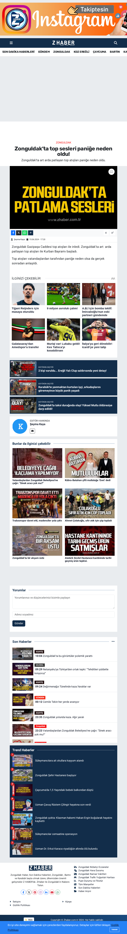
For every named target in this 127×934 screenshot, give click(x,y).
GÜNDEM (44, 51)
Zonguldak (63, 142)
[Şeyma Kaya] (19, 426)
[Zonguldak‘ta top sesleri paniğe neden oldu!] (63, 197)
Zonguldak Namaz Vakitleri (92, 874)
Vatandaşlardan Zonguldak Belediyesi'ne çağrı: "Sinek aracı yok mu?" (35, 482)
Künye (68, 901)
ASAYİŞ (39, 651)
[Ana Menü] (11, 42)
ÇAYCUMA (99, 51)
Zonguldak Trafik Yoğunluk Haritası (96, 877)
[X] (29, 892)
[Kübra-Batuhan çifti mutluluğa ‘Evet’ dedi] (90, 462)
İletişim (17, 901)
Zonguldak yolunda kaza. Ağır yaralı (59, 717)
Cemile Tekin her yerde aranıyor (57, 701)
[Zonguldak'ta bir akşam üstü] (37, 540)
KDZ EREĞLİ (81, 51)
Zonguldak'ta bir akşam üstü (28, 558)
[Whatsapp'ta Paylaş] (24, 232)
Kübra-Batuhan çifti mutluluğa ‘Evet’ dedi (87, 480)
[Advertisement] (63, 97)
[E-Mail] (32, 431)
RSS (30, 920)
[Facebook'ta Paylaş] (13, 232)
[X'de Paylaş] (18, 232)
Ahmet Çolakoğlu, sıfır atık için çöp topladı (88, 520)
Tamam (114, 930)
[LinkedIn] (46, 892)
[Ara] (115, 42)
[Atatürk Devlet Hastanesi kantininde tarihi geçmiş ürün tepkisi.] (90, 540)
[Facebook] (23, 892)
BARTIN (115, 51)
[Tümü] (113, 641)
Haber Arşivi (84, 891)
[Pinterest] (34, 892)
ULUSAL (40, 665)
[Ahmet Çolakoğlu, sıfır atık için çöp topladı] (90, 503)
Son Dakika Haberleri (89, 887)
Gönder (19, 623)
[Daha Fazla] (30, 232)
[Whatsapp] (57, 892)
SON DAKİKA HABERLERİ (18, 51)
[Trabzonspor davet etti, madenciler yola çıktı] (37, 503)
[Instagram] (40, 892)
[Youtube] (52, 892)
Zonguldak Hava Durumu (91, 870)
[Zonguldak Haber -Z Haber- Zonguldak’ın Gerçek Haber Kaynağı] (63, 43)
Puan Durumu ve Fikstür (90, 880)
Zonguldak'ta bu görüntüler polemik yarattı (63, 655)
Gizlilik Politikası (21, 905)
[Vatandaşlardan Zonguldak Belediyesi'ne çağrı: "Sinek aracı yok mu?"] (37, 462)
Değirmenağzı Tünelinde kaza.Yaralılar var (63, 686)
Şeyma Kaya (19, 239)
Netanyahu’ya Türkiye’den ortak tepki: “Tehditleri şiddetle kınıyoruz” (71, 671)
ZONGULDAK (61, 51)
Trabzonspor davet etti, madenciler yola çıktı (37, 520)
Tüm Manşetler (86, 884)
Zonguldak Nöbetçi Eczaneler (93, 867)
